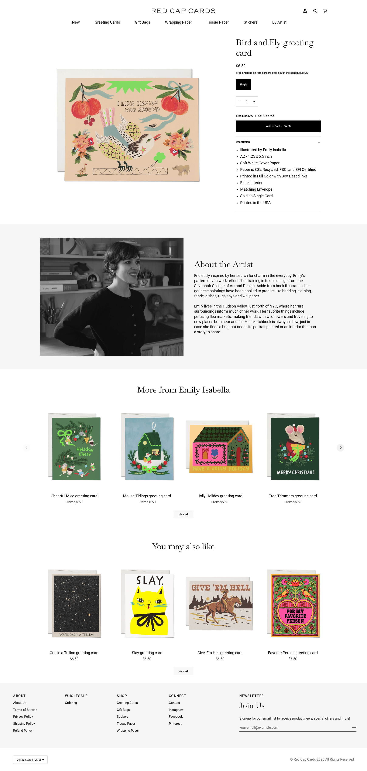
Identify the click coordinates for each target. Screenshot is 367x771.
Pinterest (175, 724)
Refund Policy (22, 731)
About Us (19, 703)
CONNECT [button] (177, 696)
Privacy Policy (23, 717)
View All (183, 514)
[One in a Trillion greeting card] (74, 604)
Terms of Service (25, 710)
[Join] (350, 727)
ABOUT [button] (19, 696)
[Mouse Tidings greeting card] (147, 447)
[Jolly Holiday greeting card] (220, 447)
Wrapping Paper (128, 731)
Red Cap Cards (305, 759)
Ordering (71, 703)
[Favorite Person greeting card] (293, 604)
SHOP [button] (122, 696)
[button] (76, 22)
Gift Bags (123, 710)
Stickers (122, 717)
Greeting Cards (127, 703)
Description (243, 141)
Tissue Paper (126, 724)
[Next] (340, 448)
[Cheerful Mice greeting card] (74, 447)
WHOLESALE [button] (76, 696)
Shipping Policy (24, 724)
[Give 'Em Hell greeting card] (220, 604)
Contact (174, 703)
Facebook (176, 717)
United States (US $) (29, 759)
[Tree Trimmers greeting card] (293, 447)
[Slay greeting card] (147, 604)
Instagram (176, 710)
